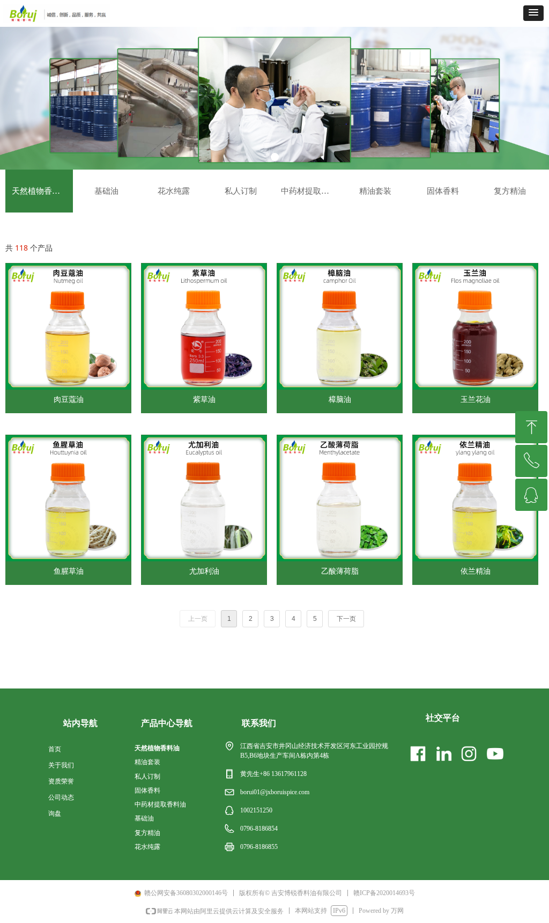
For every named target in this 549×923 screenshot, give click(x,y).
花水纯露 (174, 191)
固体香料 (443, 191)
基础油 (106, 191)
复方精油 (510, 191)
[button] (533, 13)
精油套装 (375, 191)
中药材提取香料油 (311, 191)
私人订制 (241, 191)
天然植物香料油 (40, 191)
